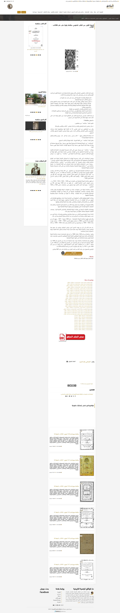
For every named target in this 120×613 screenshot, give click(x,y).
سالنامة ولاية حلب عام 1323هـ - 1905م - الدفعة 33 (82, 326)
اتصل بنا (23, 12)
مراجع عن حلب (68, 1)
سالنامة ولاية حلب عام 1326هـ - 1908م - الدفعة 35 (82, 329)
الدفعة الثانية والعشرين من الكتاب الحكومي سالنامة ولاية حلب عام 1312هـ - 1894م (77, 310)
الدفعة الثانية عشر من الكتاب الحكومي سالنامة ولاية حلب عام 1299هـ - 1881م (78, 295)
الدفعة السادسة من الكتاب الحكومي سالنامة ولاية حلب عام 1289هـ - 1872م (78, 285)
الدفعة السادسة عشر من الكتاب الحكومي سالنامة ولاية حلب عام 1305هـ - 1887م (78, 301)
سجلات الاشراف (46, 12)
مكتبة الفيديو (75, 1)
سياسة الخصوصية (57, 600)
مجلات (91, 12)
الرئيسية (101, 12)
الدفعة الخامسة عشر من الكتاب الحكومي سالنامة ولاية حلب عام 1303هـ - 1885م (78, 299)
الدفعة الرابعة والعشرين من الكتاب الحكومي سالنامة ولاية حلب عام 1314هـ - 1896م (77, 314)
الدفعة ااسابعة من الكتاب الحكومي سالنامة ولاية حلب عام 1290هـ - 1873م (79, 290)
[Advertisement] (60, 6)
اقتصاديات (87, 12)
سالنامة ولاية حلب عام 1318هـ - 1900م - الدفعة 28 (82, 320)
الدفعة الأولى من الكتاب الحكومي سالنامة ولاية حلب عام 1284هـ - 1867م (94, 18)
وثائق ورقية (89, 1)
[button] (40, 55)
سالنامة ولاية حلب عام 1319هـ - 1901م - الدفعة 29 (82, 321)
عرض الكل (28, 115)
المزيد (79, 602)
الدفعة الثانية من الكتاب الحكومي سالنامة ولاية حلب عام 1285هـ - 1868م (79, 287)
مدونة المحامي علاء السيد (113, 1)
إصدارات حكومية (67, 12)
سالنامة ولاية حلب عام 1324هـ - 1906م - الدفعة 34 (82, 328)
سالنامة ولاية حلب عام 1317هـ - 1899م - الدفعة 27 (82, 315)
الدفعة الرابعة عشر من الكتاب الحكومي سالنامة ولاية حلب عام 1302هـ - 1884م (78, 298)
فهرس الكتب (58, 598)
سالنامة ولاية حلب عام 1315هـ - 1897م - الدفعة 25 (82, 317)
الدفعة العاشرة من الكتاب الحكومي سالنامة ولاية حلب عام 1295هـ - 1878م (79, 293)
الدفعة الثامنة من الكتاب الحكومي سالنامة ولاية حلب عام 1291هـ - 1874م (79, 292)
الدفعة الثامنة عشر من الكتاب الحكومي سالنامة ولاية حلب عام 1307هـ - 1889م (78, 304)
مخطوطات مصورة (96, 1)
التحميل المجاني (104, 1)
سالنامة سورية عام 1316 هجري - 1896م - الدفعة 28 (66, 486)
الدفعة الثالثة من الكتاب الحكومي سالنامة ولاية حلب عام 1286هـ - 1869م (79, 282)
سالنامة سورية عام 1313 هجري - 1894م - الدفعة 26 (66, 538)
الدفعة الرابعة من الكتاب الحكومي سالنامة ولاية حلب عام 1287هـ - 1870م (79, 284)
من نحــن (59, 594)
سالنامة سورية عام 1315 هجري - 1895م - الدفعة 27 (66, 512)
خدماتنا (59, 596)
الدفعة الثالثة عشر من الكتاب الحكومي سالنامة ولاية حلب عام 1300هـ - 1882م (78, 296)
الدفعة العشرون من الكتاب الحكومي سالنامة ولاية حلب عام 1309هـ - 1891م (78, 307)
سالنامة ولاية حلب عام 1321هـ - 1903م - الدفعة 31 (82, 323)
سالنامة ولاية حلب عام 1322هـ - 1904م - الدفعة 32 (82, 325)
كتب (98, 12)
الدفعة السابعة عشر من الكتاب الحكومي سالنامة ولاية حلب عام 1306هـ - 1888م (78, 303)
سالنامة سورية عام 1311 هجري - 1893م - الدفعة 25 (66, 564)
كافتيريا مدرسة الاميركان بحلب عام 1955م (35, 134)
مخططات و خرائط (82, 1)
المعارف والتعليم (54, 12)
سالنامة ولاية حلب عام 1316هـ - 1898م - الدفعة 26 (82, 318)
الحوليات (61, 12)
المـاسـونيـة (40, 12)
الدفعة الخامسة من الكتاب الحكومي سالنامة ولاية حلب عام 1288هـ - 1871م (78, 288)
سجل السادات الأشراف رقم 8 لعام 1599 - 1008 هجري (35, 49)
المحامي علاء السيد (84, 362)
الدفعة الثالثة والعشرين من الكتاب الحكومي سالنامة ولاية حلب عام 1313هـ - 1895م (77, 312)
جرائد (95, 12)
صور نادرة (35, 12)
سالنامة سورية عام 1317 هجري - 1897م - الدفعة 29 (66, 460)
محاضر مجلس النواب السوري (77, 12)
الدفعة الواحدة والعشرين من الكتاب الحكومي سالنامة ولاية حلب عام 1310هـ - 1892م (77, 309)
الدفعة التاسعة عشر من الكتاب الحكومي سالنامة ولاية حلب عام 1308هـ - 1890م (78, 306)
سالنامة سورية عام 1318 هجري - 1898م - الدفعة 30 (66, 434)
